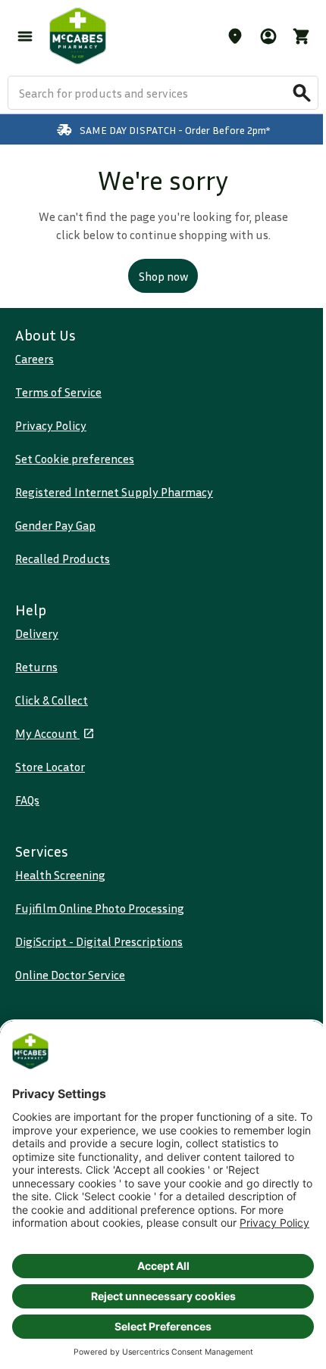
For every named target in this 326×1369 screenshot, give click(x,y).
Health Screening (60, 874)
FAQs (27, 799)
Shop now (163, 276)
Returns (36, 666)
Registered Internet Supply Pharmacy (114, 491)
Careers (34, 358)
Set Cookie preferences (74, 459)
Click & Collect (51, 700)
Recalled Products (62, 558)
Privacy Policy (50, 425)
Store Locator (50, 766)
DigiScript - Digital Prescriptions (99, 941)
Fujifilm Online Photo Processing (99, 908)
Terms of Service (58, 392)
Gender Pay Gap (55, 525)
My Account (47, 733)
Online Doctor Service (70, 974)
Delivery (36, 633)
